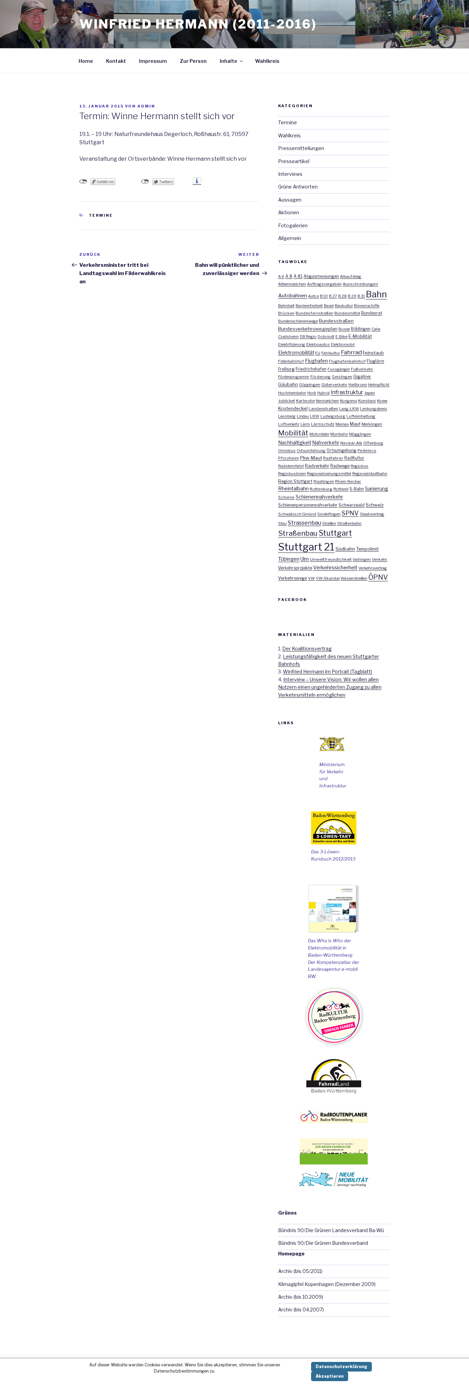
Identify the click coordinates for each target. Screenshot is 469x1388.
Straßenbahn (349, 523)
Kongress (348, 400)
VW (311, 578)
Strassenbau (304, 523)
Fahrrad (351, 352)
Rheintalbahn (293, 489)
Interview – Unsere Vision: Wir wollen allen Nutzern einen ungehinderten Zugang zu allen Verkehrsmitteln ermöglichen (329, 687)
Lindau (303, 416)
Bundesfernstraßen (314, 313)
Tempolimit (367, 548)
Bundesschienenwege (298, 321)
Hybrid (323, 392)
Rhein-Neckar (348, 481)
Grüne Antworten (298, 187)
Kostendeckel (293, 408)
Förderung (320, 376)
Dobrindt (326, 336)
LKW (314, 416)
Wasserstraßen (354, 578)
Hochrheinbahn (292, 392)
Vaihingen (362, 559)
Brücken (286, 313)
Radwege (340, 465)
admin (146, 106)
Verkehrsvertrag (372, 568)
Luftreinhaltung (360, 416)
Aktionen (288, 212)
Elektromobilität (296, 352)
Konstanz (367, 400)
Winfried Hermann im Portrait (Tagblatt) (327, 671)
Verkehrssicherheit (335, 567)
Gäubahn (288, 384)
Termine (101, 215)
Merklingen (372, 424)
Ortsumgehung (341, 450)
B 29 (352, 296)
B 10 (324, 296)
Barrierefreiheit (309, 305)
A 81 (298, 276)
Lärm (305, 424)
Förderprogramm (293, 376)
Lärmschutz (322, 424)
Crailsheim (288, 336)
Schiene (286, 497)
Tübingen (288, 559)
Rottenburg (321, 489)
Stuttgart (335, 532)
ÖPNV (378, 577)
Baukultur (344, 305)
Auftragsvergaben (324, 284)
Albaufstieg (350, 276)
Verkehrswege (292, 578)
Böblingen (360, 329)
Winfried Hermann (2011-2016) (198, 24)
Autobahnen (292, 295)
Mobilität (293, 433)
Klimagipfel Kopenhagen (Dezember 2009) (327, 1284)
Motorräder (319, 434)
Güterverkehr (334, 384)
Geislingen (342, 376)
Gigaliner (362, 376)
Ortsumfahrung (311, 450)
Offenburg (373, 443)
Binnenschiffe (366, 305)
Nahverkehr (325, 442)
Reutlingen (323, 481)
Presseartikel (293, 161)
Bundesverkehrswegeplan (308, 328)
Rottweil (340, 489)
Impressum (153, 61)
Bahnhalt (286, 305)
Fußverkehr (362, 369)
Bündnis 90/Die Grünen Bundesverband (323, 1243)
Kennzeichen (327, 400)
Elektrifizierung (291, 344)
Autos (313, 296)
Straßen (329, 523)
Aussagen (289, 200)
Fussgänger (339, 369)
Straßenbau (298, 533)
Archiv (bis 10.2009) (300, 1297)
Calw (375, 329)
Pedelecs (366, 450)
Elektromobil (343, 344)
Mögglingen (360, 434)
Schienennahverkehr (319, 497)
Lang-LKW (349, 408)
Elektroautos (318, 344)
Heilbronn (357, 384)
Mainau (342, 424)
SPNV (350, 513)
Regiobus (359, 466)
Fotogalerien (293, 225)
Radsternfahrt (291, 466)
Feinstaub (373, 352)
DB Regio (308, 336)
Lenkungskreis (373, 408)
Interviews (290, 174)
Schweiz (375, 505)
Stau (282, 523)
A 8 (289, 276)
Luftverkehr (288, 424)
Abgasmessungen (321, 276)
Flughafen (316, 361)
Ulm (304, 559)
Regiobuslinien (292, 473)
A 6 (281, 276)
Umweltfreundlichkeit (331, 559)
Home (86, 61)
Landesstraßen (323, 408)
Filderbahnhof (291, 361)
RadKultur (354, 458)
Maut (355, 423)
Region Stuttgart (295, 481)
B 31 (361, 296)
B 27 (333, 296)
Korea (382, 400)
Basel (329, 305)
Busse (344, 329)
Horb (311, 392)
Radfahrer (333, 458)
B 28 (342, 296)
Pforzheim (288, 458)
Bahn (376, 294)
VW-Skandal (328, 578)
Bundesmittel (347, 313)
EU (317, 353)
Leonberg (287, 416)
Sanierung (376, 488)
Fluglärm (375, 361)
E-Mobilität (360, 336)
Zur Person (193, 61)
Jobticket (286, 400)
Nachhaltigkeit (294, 442)
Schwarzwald (352, 505)
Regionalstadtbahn (369, 473)
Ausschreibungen (360, 284)
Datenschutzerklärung (341, 1366)
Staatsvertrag (372, 514)
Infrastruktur (347, 392)
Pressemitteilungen (301, 148)
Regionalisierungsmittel (329, 473)
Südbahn (345, 548)
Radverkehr (317, 465)
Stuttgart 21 (306, 547)
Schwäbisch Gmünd (297, 514)
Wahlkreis (267, 61)
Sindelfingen (329, 514)
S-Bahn (357, 488)
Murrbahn (339, 434)
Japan (369, 392)
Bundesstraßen (336, 320)
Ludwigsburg (332, 416)
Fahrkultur (330, 353)
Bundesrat (371, 313)
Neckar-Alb (351, 443)
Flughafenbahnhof (347, 361)
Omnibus (287, 450)
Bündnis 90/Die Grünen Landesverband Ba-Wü (331, 1230)
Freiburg (286, 369)
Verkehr (379, 559)
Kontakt (116, 61)
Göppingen (309, 384)
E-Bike (341, 336)
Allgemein (289, 238)
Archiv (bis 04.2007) (301, 1309)
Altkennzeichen (292, 284)
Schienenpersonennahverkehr (308, 505)
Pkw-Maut (311, 457)
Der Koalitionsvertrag (307, 648)
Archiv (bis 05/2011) (300, 1271)
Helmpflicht (378, 384)
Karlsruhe (305, 400)
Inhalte (228, 61)
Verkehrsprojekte (295, 568)
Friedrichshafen (311, 369)
